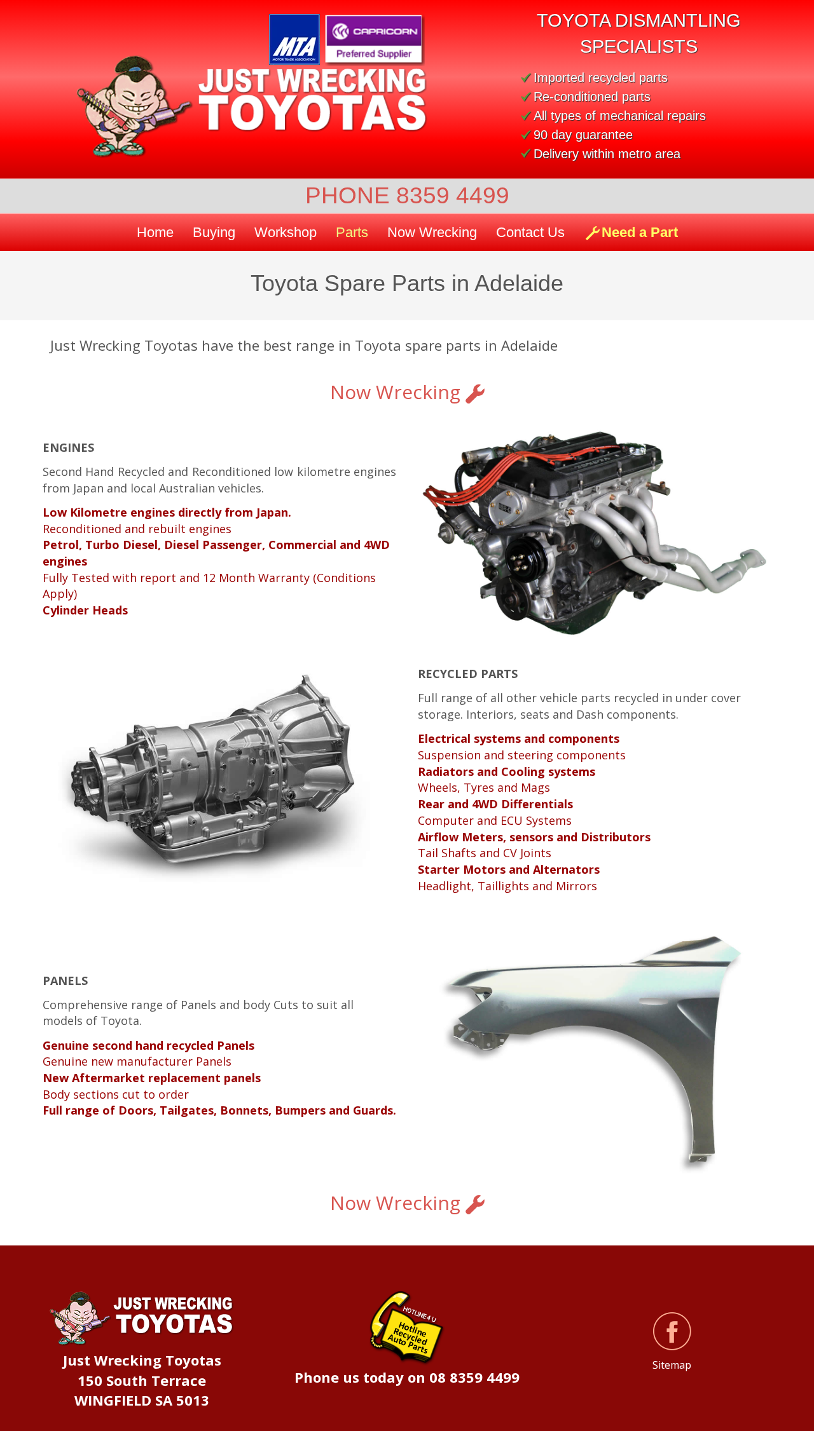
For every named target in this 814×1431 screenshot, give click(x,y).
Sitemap (671, 1365)
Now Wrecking (398, 392)
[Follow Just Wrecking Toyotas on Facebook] (672, 1331)
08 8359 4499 (474, 1377)
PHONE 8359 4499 (407, 195)
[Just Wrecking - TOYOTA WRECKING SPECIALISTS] (241, 106)
